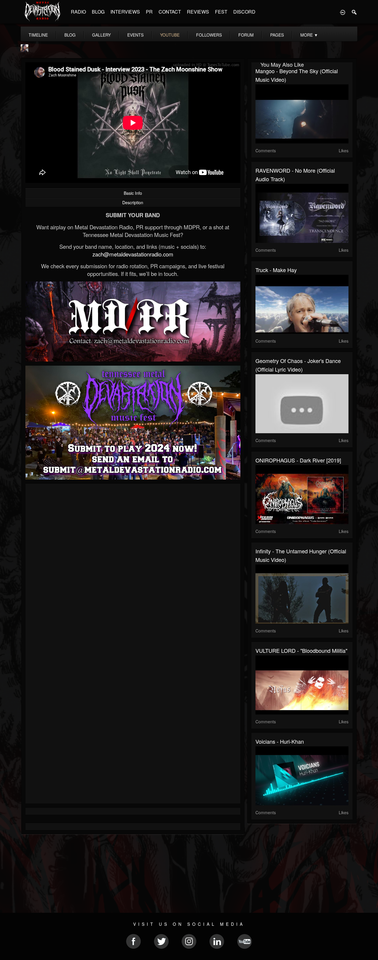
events (135, 35)
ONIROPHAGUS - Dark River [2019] (298, 460)
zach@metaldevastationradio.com (132, 254)
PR (149, 11)
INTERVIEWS (125, 11)
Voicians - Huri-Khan (279, 741)
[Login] (343, 12)
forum (246, 35)
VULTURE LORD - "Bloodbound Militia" (301, 650)
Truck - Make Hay (276, 270)
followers (209, 35)
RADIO (78, 11)
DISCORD (244, 11)
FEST (221, 11)
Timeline (38, 35)
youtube (170, 35)
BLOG (98, 11)
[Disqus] (133, 567)
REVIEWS (198, 11)
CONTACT (170, 11)
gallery (101, 35)
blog (70, 35)
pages (277, 35)
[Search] (354, 12)
